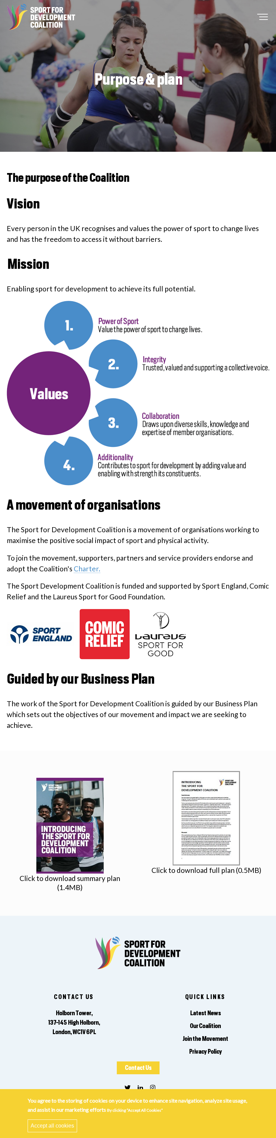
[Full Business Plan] (206, 817)
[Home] (41, 15)
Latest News (205, 1013)
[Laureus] (160, 628)
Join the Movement (205, 1039)
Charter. (87, 568)
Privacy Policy (205, 1052)
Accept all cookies (52, 1126)
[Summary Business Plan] (70, 824)
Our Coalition (205, 1026)
